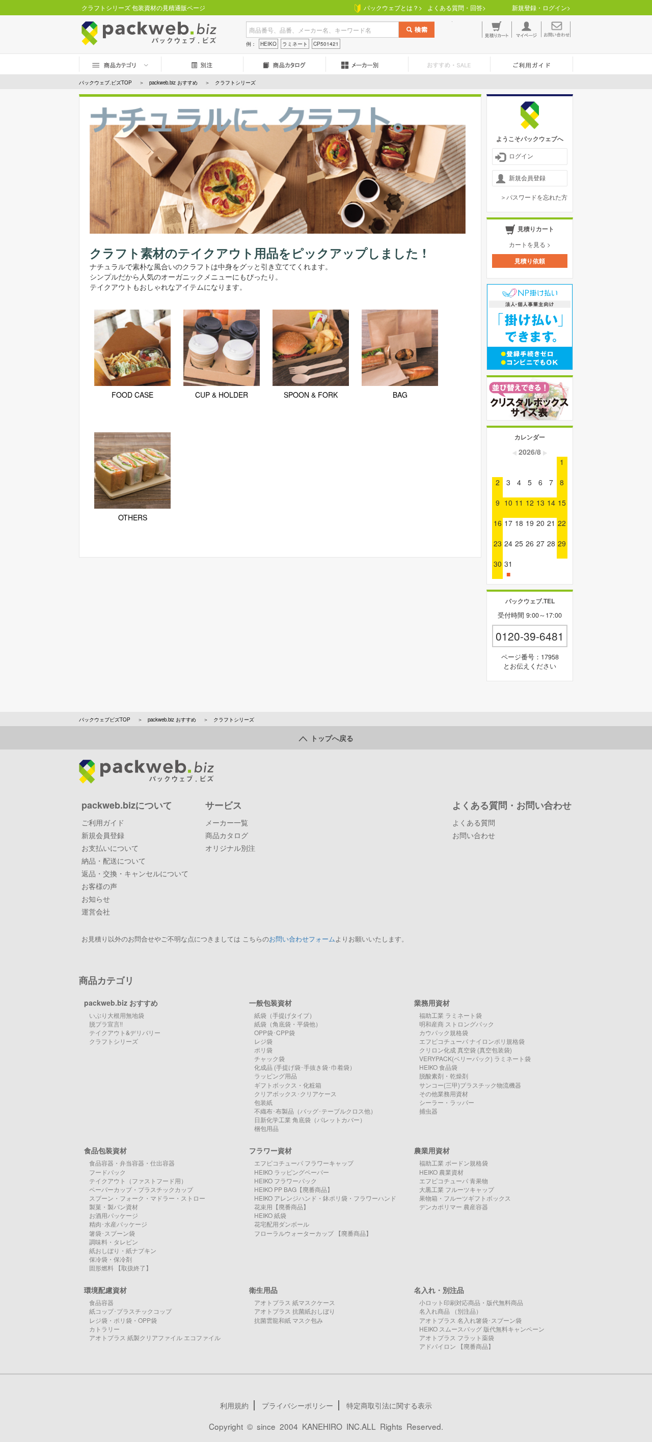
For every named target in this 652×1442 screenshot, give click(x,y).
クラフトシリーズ (113, 1041)
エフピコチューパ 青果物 (453, 1180)
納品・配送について (114, 860)
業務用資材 (432, 1002)
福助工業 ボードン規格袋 (453, 1162)
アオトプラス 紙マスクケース (294, 1302)
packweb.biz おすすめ (172, 719)
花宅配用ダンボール (281, 1223)
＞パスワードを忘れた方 (533, 196)
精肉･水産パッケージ (118, 1223)
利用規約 (234, 1405)
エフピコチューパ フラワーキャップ (304, 1162)
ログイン (521, 155)
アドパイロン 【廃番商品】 (456, 1346)
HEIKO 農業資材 (441, 1172)
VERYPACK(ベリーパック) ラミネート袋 (475, 1058)
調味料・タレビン (113, 1241)
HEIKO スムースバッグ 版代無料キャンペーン (482, 1328)
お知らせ (96, 899)
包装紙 (263, 1102)
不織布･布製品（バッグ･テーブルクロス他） (315, 1110)
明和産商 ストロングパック (456, 1023)
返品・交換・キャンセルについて (135, 873)
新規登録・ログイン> (541, 7)
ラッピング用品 (275, 1075)
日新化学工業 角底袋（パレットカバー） (310, 1119)
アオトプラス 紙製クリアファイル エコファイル (155, 1337)
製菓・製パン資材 (113, 1206)
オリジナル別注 (230, 848)
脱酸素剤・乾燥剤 (443, 1075)
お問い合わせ (473, 835)
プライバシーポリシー (297, 1405)
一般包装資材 (270, 1002)
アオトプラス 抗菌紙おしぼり (294, 1311)
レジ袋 (263, 1041)
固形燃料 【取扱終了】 (120, 1267)
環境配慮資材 (105, 1290)
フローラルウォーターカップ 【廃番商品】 (313, 1233)
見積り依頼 (529, 260)
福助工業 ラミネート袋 (450, 1015)
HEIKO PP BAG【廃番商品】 (293, 1189)
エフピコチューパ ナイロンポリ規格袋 (472, 1041)
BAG (400, 395)
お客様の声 (99, 886)
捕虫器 (428, 1110)
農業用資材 (432, 1150)
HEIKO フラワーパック (285, 1180)
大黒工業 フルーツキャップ (456, 1189)
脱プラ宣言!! (106, 1023)
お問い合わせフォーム (302, 939)
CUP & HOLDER (221, 395)
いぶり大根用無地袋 (116, 1015)
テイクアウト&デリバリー (124, 1032)
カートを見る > (530, 244)
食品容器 (101, 1302)
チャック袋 (269, 1058)
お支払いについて (110, 848)
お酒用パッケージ (113, 1215)
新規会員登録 (527, 177)
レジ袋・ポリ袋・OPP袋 (123, 1320)
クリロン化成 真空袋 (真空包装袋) (465, 1049)
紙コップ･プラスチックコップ (130, 1311)
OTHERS (132, 517)
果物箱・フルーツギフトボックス (465, 1198)
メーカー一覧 (226, 822)
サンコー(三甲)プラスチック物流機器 (470, 1084)
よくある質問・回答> (456, 7)
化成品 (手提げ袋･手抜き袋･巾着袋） (305, 1067)
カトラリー (104, 1328)
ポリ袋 (263, 1049)
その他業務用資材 (443, 1093)
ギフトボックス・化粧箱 (287, 1084)
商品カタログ (226, 835)
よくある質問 (473, 822)
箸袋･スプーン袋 (112, 1233)
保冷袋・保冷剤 (110, 1259)
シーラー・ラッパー (446, 1102)
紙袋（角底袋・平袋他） (287, 1023)
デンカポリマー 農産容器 (453, 1206)
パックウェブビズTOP (104, 719)
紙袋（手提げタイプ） (284, 1015)
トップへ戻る (330, 738)
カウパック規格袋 (443, 1032)
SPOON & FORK (311, 395)
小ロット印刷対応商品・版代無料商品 (471, 1302)
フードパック (107, 1172)
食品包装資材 (105, 1150)
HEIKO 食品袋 (438, 1067)
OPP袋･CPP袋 (274, 1032)
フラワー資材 (270, 1150)
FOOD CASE (132, 395)
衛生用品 (263, 1290)
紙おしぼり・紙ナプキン (122, 1250)
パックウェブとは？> (391, 7)
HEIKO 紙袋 (270, 1215)
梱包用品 (266, 1128)
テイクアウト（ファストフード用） (138, 1180)
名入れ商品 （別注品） (450, 1311)
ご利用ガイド (103, 822)
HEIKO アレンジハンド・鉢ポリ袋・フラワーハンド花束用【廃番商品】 (325, 1202)
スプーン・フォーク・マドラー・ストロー (147, 1198)
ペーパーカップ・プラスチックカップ (141, 1189)
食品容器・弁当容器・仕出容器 (132, 1162)
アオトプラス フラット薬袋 (456, 1337)
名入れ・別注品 (439, 1290)
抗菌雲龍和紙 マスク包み (288, 1320)
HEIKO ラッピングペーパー (291, 1172)
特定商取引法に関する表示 (389, 1405)
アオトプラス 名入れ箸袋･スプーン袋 (470, 1320)
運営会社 (96, 911)
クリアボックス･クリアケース (295, 1093)
